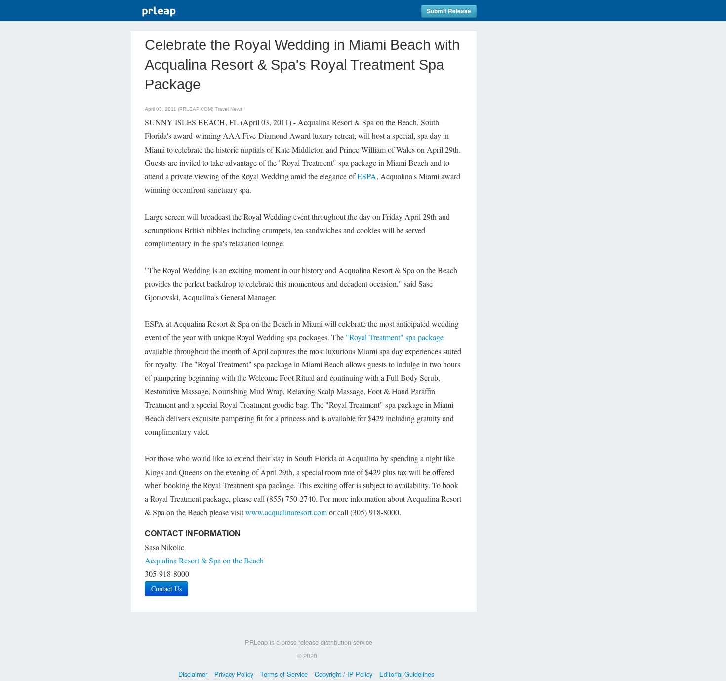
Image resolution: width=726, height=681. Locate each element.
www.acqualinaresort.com (286, 512)
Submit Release (449, 11)
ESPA (366, 176)
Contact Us (166, 588)
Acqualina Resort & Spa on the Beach (204, 560)
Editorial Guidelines (406, 674)
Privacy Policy (233, 674)
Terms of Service (284, 674)
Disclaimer (192, 674)
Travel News (228, 109)
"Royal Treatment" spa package (395, 337)
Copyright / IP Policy (343, 674)
